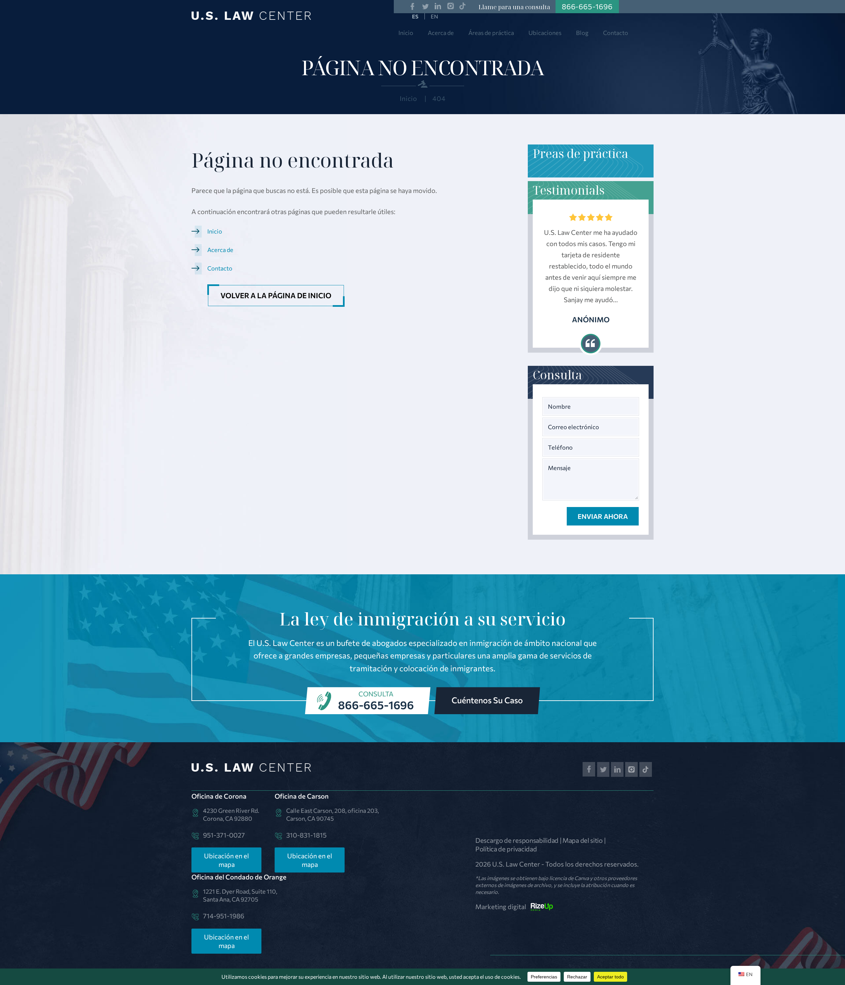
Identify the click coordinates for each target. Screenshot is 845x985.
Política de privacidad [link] (506, 849)
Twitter (425, 6)
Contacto (615, 32)
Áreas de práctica (491, 32)
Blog (582, 32)
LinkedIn (438, 6)
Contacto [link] (219, 268)
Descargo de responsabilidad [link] (516, 840)
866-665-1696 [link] (587, 6)
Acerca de (441, 32)
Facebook (412, 6)
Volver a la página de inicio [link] (275, 295)
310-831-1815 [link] (306, 835)
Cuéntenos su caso (487, 700)
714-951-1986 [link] (223, 916)
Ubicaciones (544, 32)
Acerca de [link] (220, 249)
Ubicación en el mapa (226, 860)
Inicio (405, 32)
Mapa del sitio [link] (582, 840)
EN (434, 16)
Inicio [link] (214, 231)
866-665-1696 (376, 705)
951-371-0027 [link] (224, 835)
